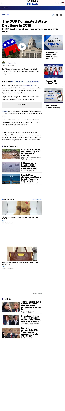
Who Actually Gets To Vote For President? (25, 81)
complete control (28, 85)
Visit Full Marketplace (37, 199)
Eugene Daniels (12, 63)
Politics (5, 15)
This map (5, 111)
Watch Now (59, 3)
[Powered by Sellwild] (40, 293)
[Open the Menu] (2, 3)
